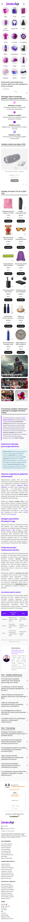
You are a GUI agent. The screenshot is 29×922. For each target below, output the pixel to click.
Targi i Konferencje (5, 866)
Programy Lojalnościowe (7, 891)
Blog (2, 911)
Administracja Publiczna (7, 873)
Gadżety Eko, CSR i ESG (6, 871)
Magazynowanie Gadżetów (7, 889)
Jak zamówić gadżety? (6, 844)
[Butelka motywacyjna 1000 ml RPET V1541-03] (21, 203)
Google (9, 109)
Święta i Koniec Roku (6, 878)
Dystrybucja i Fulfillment (7, 888)
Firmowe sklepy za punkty (7, 896)
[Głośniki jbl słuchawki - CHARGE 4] (14, 159)
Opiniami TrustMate (16, 107)
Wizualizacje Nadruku (6, 846)
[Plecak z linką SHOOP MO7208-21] (21, 256)
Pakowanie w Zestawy (6, 893)
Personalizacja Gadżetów (7, 886)
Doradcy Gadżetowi (6, 847)
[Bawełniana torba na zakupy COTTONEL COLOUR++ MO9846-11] (8, 203)
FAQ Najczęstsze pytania (7, 854)
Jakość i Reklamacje (6, 853)
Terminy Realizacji (5, 849)
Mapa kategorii (4, 915)
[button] (9, 789)
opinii (18, 786)
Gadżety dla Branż (5, 864)
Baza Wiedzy (4, 856)
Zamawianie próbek (6, 851)
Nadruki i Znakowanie (6, 884)
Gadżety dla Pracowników (7, 867)
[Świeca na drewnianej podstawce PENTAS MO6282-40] (21, 308)
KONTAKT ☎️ (4, 904)
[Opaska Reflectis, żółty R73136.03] (8, 256)
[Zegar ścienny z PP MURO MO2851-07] (21, 335)
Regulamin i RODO (5, 917)
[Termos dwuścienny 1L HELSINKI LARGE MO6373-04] (8, 335)
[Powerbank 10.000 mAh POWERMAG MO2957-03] (21, 282)
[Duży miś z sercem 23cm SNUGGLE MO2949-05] (8, 230)
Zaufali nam (4, 908)
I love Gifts (3, 913)
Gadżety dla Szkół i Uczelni (7, 875)
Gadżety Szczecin (5, 898)
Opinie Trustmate (5, 906)
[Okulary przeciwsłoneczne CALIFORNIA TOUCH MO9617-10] (21, 230)
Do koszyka (14, 180)
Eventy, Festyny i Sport (6, 869)
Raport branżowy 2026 (6, 858)
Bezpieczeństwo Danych (7, 918)
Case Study (4, 909)
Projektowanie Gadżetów (7, 895)
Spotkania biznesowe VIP (7, 876)
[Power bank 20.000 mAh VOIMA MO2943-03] (8, 282)
